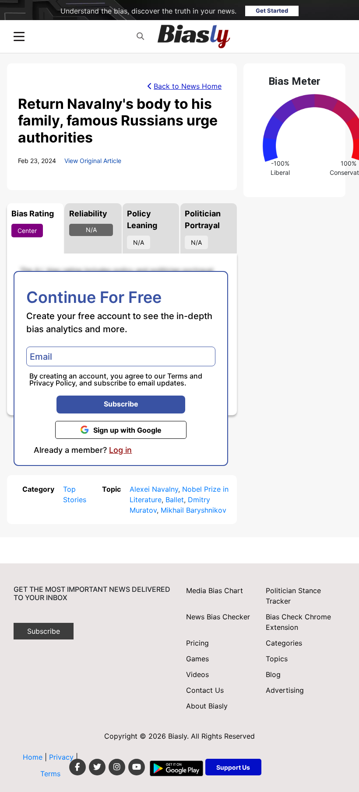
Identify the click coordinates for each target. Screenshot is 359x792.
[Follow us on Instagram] (117, 767)
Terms (177, 376)
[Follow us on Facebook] (77, 767)
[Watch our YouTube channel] (136, 767)
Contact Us (205, 690)
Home (32, 757)
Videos (197, 674)
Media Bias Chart (214, 590)
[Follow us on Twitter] (97, 767)
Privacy (62, 757)
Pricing (197, 643)
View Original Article (92, 160)
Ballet (174, 499)
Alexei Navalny (154, 489)
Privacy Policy (52, 383)
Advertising (285, 690)
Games (197, 658)
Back (188, 86)
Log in (120, 450)
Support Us (233, 767)
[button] (140, 36)
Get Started (272, 10)
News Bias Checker (218, 616)
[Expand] (19, 36)
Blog (273, 674)
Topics (277, 658)
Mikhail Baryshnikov (193, 510)
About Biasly (207, 706)
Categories (284, 643)
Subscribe (121, 403)
